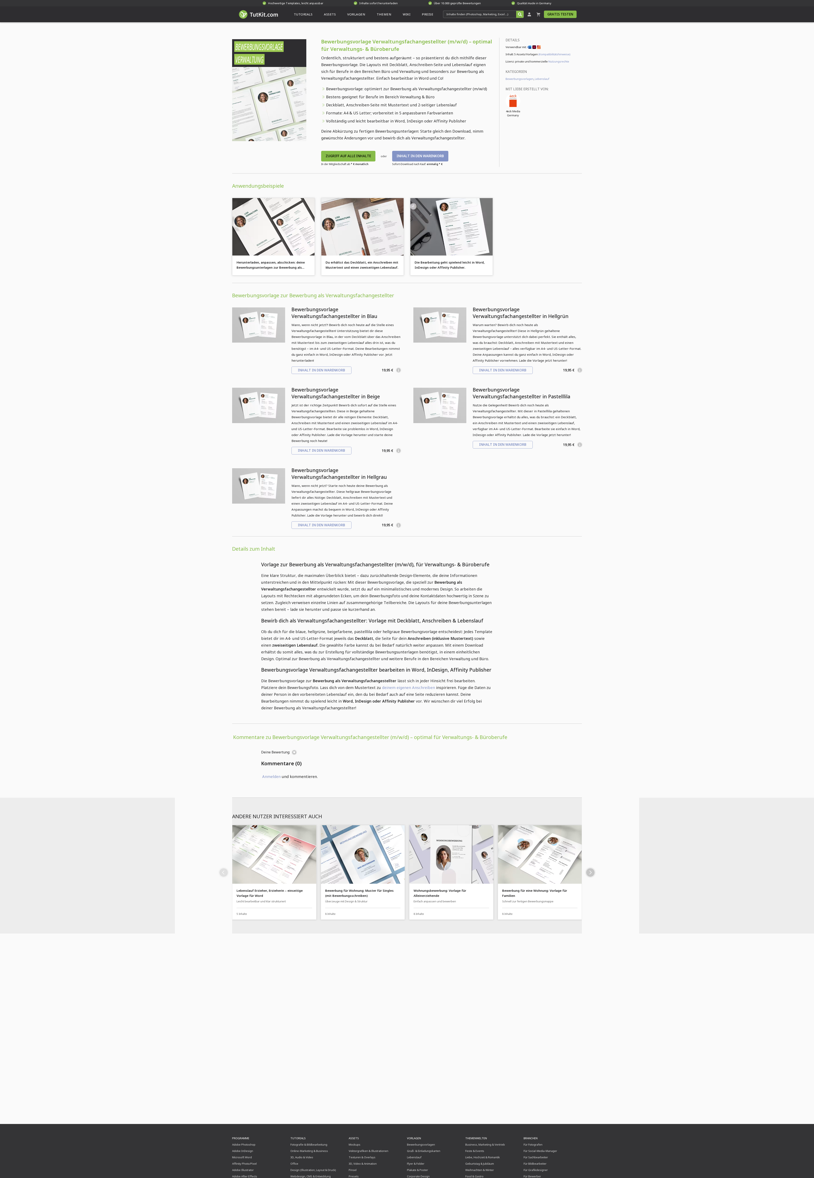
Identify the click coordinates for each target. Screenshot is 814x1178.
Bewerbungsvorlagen (520, 79)
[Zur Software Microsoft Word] (529, 48)
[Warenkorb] (538, 14)
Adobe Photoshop (243, 1144)
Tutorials (298, 1138)
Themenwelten (476, 1138)
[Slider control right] (590, 872)
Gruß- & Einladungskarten (423, 1151)
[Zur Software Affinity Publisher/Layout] (539, 48)
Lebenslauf (542, 79)
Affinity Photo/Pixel (244, 1163)
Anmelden (271, 776)
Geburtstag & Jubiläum (479, 1163)
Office (294, 1163)
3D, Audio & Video (301, 1157)
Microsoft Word (242, 1157)
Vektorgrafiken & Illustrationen (368, 1151)
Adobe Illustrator (243, 1170)
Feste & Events (474, 1151)
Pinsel (353, 1170)
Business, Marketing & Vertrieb (485, 1144)
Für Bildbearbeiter (535, 1163)
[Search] (520, 14)
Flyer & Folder (415, 1163)
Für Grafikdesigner (536, 1170)
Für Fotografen (533, 1144)
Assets (354, 1138)
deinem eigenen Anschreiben (408, 687)
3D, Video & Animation (363, 1163)
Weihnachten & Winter (479, 1170)
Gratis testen (560, 14)
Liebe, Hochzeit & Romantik (482, 1157)
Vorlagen (414, 1138)
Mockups (354, 1144)
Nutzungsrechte (558, 61)
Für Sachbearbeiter (536, 1157)
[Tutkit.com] (258, 14)
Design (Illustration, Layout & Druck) (313, 1170)
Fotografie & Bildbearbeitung (308, 1144)
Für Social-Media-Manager (540, 1151)
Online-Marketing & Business (309, 1151)
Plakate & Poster (417, 1170)
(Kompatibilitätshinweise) (554, 54)
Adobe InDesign (242, 1151)
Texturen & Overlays (362, 1157)
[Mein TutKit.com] (529, 14)
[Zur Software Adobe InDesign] (534, 48)
